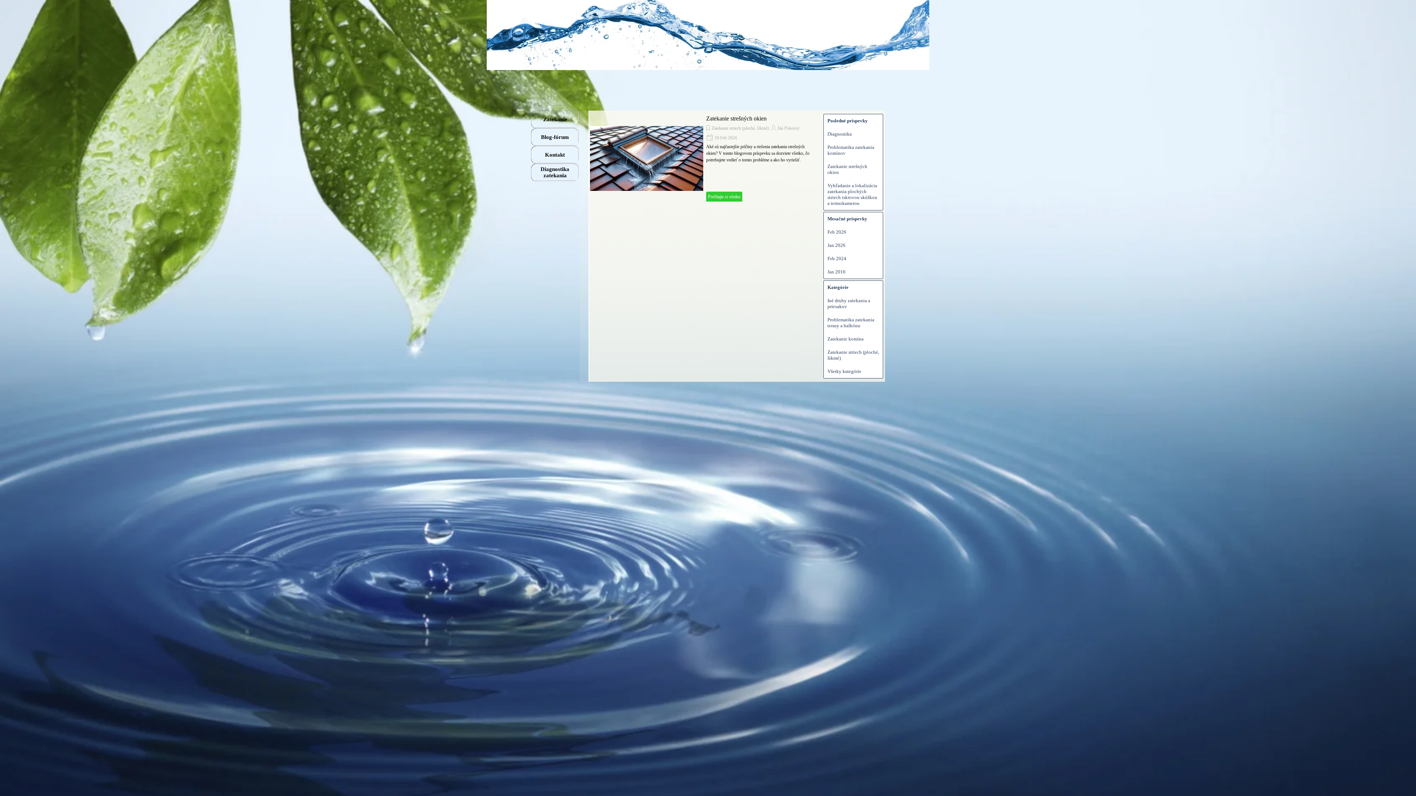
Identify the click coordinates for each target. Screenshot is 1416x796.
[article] (703, 158)
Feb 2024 (836, 258)
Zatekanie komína (845, 339)
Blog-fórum (555, 137)
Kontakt (555, 155)
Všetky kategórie (844, 371)
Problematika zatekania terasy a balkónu (850, 322)
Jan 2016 (836, 272)
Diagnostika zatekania (555, 172)
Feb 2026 (836, 232)
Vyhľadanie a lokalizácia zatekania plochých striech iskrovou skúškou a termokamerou (852, 194)
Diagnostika (839, 134)
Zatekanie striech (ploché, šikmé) (740, 128)
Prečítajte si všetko (724, 196)
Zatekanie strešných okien (736, 118)
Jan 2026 (836, 245)
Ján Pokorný (788, 128)
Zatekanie (555, 119)
